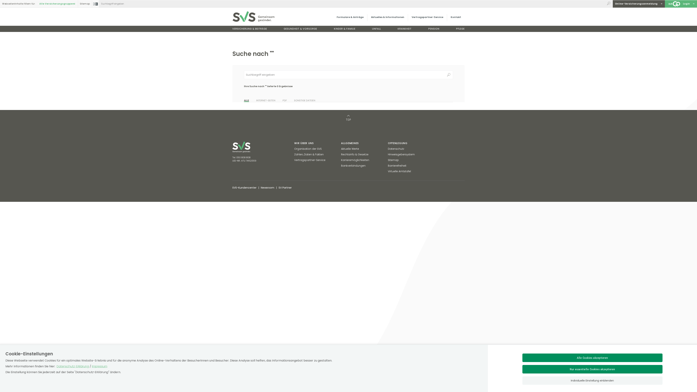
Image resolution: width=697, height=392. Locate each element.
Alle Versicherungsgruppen (56, 3)
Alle (246, 100)
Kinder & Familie (344, 28)
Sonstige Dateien (304, 100)
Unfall (376, 28)
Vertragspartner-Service (427, 17)
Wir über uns (303, 143)
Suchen (448, 74)
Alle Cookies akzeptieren (592, 358)
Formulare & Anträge (350, 17)
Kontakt (456, 17)
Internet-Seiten (265, 100)
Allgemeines (350, 143)
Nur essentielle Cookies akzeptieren (592, 369)
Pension (433, 28)
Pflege (460, 28)
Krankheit (404, 28)
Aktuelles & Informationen (387, 17)
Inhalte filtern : (18, 3)
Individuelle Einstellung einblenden (592, 380)
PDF (285, 100)
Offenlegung (397, 143)
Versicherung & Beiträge (249, 28)
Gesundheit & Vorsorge (300, 28)
